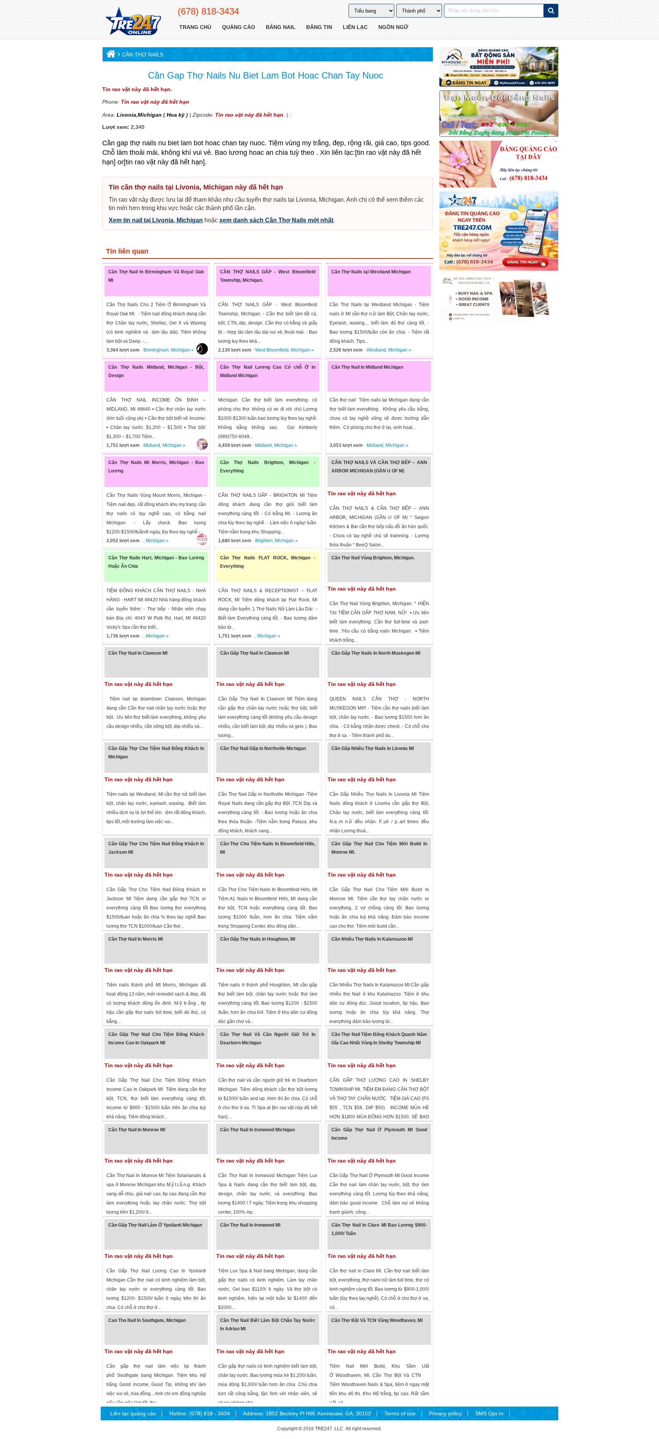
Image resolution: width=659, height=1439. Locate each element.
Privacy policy (445, 1413)
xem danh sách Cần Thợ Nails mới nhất (276, 220)
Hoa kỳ (176, 115)
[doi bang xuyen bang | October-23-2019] (498, 113)
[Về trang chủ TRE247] (132, 22)
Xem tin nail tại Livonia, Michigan (156, 220)
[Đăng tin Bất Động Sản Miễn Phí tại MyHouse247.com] (498, 67)
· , (126, 540)
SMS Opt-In (489, 1413)
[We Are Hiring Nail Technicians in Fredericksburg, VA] (498, 298)
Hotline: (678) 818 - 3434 (199, 1413)
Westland (376, 350)
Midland (151, 445)
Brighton (264, 540)
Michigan (150, 115)
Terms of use (400, 1413)
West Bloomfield (272, 350)
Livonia (126, 115)
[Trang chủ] (110, 55)
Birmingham (156, 350)
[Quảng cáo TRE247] (498, 164)
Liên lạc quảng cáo (133, 1413)
